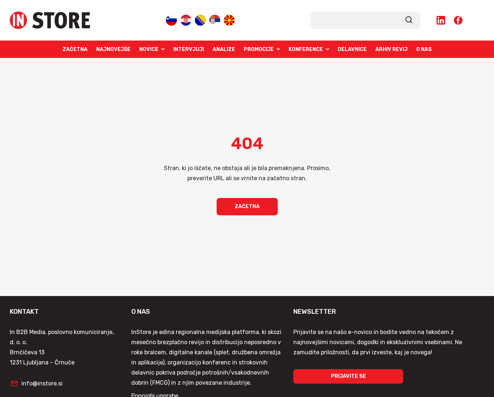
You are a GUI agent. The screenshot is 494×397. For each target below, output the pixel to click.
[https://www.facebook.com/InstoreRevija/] (458, 20)
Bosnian (200, 19)
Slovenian (171, 19)
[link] (409, 20)
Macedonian (229, 19)
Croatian (185, 19)
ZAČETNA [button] (247, 206)
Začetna (75, 49)
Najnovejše (113, 49)
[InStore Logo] (50, 20)
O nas (424, 49)
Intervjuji (188, 49)
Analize (224, 49)
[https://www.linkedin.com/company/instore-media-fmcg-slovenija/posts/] (441, 20)
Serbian (214, 19)
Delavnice (352, 49)
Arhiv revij (391, 49)
